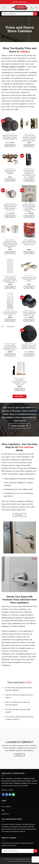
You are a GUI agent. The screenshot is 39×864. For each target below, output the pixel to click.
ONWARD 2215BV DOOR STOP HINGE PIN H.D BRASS (29, 279)
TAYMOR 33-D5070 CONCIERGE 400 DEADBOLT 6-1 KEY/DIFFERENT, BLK (29, 173)
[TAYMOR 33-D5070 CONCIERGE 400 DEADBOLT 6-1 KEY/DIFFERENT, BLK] (28, 159)
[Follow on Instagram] (6, 794)
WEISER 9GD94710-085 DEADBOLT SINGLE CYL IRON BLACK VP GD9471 (29, 347)
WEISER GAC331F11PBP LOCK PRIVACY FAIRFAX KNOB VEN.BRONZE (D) (10, 137)
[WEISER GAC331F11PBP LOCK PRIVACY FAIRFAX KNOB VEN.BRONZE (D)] (10, 124)
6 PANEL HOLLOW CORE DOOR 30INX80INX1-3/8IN (10, 313)
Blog (3, 810)
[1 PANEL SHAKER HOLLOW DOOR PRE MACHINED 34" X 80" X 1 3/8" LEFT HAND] (10, 266)
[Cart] (3, 7)
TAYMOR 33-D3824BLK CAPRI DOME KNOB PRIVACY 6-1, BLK (29, 313)
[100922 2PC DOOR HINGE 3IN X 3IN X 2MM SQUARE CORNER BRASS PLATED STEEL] (28, 124)
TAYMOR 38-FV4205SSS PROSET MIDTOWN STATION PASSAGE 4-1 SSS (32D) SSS (10, 207)
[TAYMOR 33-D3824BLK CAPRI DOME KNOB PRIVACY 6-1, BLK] (28, 300)
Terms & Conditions (24, 861)
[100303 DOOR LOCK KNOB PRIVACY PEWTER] (10, 159)
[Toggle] (3, 688)
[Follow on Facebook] (3, 794)
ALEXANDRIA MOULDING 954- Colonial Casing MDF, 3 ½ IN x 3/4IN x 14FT (19, 382)
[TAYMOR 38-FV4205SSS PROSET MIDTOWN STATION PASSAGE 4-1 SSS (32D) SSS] (10, 193)
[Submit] (35, 14)
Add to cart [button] (10, 145)
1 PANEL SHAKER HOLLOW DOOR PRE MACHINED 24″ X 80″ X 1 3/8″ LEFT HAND (10, 348)
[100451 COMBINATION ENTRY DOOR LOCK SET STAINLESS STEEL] (28, 230)
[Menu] (36, 7)
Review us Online (7, 790)
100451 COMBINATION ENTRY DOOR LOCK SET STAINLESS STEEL (29, 243)
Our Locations (6, 806)
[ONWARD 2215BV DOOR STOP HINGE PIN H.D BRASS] (28, 266)
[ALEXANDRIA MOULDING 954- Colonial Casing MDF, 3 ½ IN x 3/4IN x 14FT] (19, 368)
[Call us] (13, 794)
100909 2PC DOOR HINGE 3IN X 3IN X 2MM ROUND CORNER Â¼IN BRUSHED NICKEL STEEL (10, 245)
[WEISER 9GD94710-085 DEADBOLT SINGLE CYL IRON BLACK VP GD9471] (28, 333)
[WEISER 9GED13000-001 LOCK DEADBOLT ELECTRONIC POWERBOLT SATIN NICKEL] (28, 193)
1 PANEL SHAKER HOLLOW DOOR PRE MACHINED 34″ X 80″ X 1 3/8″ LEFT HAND (10, 280)
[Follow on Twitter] (10, 794)
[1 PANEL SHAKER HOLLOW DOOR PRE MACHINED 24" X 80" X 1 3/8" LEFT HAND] (10, 333)
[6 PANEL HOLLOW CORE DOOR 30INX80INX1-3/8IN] (10, 300)
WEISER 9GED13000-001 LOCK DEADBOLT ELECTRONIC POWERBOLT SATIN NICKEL (29, 208)
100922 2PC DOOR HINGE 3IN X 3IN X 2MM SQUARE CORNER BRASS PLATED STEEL (29, 138)
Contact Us (5, 814)
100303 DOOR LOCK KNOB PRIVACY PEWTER (10, 172)
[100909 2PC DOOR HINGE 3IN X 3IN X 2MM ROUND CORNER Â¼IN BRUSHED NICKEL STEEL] (10, 230)
